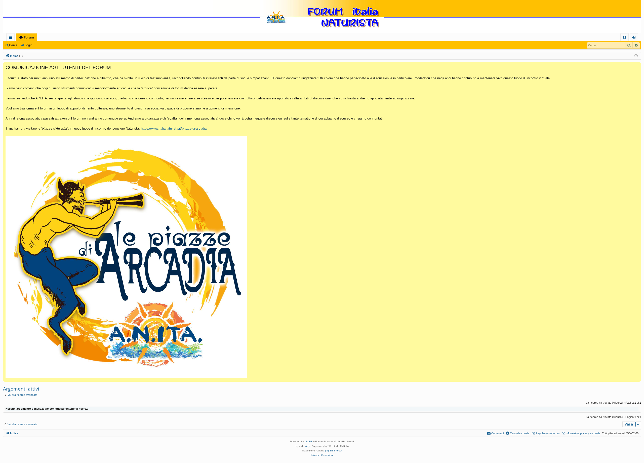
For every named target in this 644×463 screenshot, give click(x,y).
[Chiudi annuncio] (636, 66)
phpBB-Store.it (333, 450)
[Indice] (322, 17)
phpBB (309, 441)
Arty (307, 446)
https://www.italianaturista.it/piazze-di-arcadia (174, 128)
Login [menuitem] (635, 38)
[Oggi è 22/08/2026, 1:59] (636, 56)
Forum (29, 37)
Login (28, 45)
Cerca (13, 45)
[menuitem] (624, 37)
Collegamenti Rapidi (11, 38)
